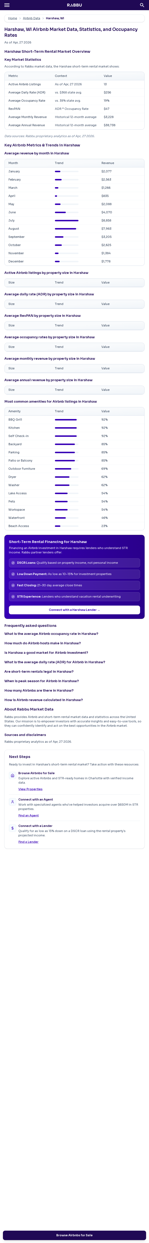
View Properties (30, 789)
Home (12, 18)
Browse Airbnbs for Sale (74, 1235)
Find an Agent (28, 815)
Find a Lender (28, 842)
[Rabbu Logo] (74, 5)
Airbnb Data (31, 18)
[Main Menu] (6, 5)
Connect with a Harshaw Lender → (74, 610)
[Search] (142, 5)
